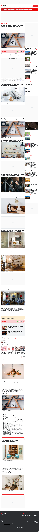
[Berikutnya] (24, 386)
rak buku (7, 53)
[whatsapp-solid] (17, 51)
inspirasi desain (18, 80)
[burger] (37, 7)
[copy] (23, 51)
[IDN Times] (3, 5)
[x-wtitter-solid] (21, 51)
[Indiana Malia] (2, 342)
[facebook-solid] (19, 51)
